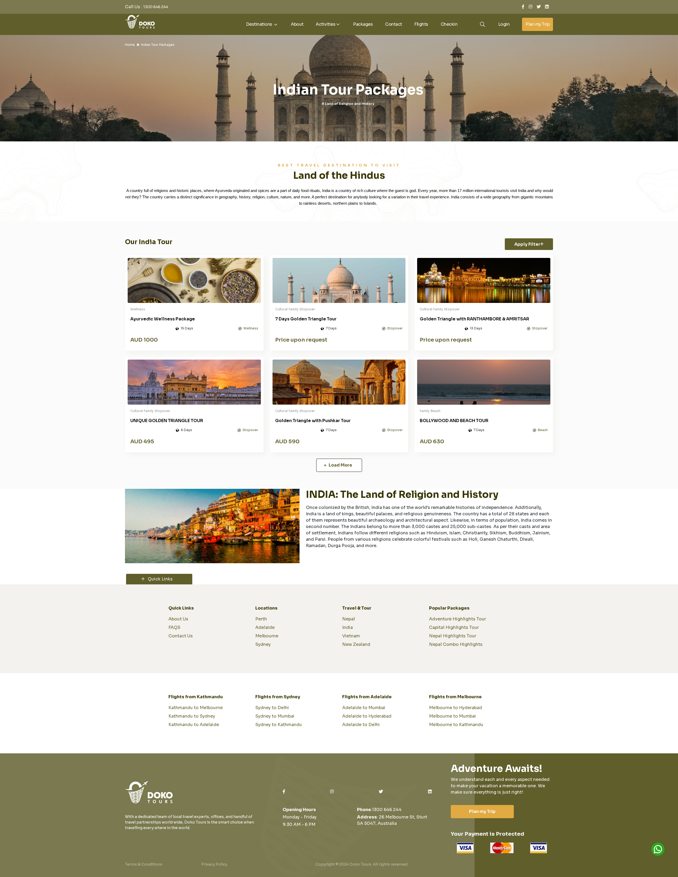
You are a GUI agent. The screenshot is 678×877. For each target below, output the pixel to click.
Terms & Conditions (143, 864)
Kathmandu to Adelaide (193, 724)
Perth (261, 619)
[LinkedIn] (547, 7)
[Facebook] (523, 7)
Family (293, 309)
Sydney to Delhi (272, 707)
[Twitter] (539, 7)
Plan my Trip (537, 24)
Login (504, 24)
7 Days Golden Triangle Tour (306, 319)
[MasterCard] (502, 848)
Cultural (281, 309)
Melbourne (266, 636)
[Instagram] (530, 7)
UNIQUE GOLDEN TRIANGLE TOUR (166, 420)
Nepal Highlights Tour (452, 636)
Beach (435, 411)
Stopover (307, 309)
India (347, 627)
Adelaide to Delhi (361, 724)
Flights (421, 24)
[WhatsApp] (657, 849)
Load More (340, 465)
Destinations (259, 24)
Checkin (449, 24)
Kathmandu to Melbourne (195, 707)
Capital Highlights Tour (454, 627)
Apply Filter (527, 244)
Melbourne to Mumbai (452, 716)
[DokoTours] (140, 21)
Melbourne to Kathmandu (456, 724)
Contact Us (180, 636)
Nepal (348, 619)
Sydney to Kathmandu (278, 724)
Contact (393, 24)
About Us (178, 619)
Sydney (263, 644)
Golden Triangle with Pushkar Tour (313, 420)
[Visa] (465, 848)
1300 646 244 (155, 7)
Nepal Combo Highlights (456, 644)
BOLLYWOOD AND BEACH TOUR (454, 420)
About (297, 24)
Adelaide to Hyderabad (366, 716)
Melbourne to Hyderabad (455, 707)
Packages (363, 24)
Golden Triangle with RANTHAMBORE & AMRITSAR (474, 319)
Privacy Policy (214, 864)
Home (130, 45)
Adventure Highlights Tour (457, 619)
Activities (325, 24)
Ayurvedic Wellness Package (162, 319)
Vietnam (351, 636)
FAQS (174, 627)
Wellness (137, 309)
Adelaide (265, 627)
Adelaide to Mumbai (363, 707)
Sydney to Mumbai (275, 716)
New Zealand (356, 644)
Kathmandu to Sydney (191, 716)
